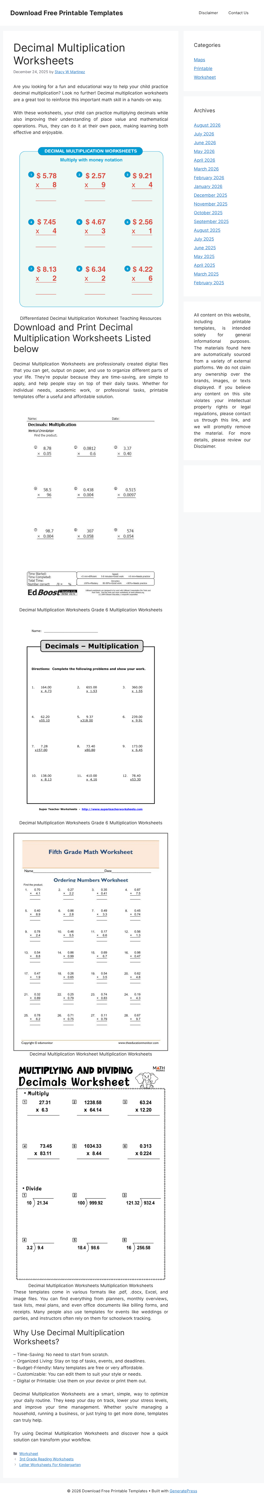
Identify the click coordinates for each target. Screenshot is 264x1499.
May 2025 (204, 256)
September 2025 (211, 221)
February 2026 (209, 177)
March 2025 (206, 274)
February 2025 (209, 282)
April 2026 (204, 160)
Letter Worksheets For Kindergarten (50, 1464)
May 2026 (204, 151)
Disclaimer (208, 12)
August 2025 (207, 230)
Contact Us (238, 12)
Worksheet (28, 1453)
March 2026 (206, 169)
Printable (203, 68)
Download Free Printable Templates (66, 13)
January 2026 (208, 186)
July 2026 (204, 133)
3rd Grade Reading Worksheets (46, 1459)
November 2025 (210, 204)
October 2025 (208, 212)
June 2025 (205, 247)
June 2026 (205, 142)
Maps (199, 59)
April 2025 (204, 265)
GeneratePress (183, 1490)
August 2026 (207, 125)
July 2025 (204, 239)
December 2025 (210, 195)
